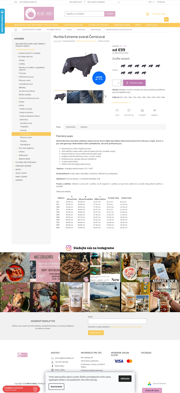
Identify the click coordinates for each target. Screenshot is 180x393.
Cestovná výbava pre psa (29, 98)
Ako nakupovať (75, 2)
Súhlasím (125, 378)
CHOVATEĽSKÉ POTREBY (25, 49)
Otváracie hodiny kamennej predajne (92, 371)
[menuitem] (36, 25)
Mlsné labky (59, 366)
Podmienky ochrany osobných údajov (93, 365)
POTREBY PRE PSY (25, 56)
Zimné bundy (25, 134)
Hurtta (21, 105)
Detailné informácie (120, 102)
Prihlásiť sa (96, 333)
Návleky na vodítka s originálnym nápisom (32, 68)
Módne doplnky (25, 94)
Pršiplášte (24, 126)
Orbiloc (22, 151)
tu (96, 379)
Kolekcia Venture (26, 112)
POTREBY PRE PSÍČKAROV (26, 162)
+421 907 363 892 (61, 362)
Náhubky (22, 87)
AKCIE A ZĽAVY (21, 173)
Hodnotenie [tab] (70, 127)
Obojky (22, 60)
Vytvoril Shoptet (159, 383)
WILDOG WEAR (24, 159)
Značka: (103, 41)
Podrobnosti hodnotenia (86, 41)
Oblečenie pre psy (26, 77)
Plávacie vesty (25, 80)
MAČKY (18, 169)
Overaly (23, 130)
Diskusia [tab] (84, 127)
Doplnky (23, 141)
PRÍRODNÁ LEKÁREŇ (23, 166)
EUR (150, 2)
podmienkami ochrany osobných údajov (126, 327)
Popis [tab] (58, 127)
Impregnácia (25, 144)
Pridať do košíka (136, 83)
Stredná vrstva (26, 123)
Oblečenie (24, 119)
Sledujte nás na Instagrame (93, 248)
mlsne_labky (60, 370)
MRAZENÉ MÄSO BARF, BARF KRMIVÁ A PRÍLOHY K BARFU (30, 45)
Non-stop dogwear (26, 148)
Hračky (21, 102)
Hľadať (109, 14)
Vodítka (22, 64)
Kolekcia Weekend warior (30, 116)
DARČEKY (19, 180)
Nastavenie (56, 386)
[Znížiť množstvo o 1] (121, 84)
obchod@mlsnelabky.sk (64, 358)
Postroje (22, 73)
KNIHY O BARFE (21, 176)
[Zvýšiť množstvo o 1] (121, 81)
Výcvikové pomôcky (27, 91)
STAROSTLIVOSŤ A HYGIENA (29, 53)
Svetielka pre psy (26, 84)
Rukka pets (23, 155)
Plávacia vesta (26, 137)
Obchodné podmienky (96, 2)
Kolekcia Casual (26, 109)
